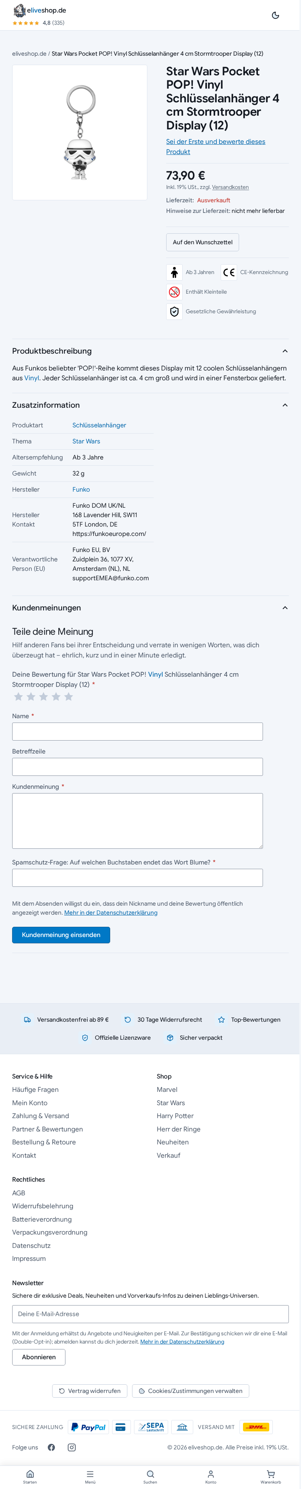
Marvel (167, 1090)
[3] (43, 696)
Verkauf (168, 1155)
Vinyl (31, 378)
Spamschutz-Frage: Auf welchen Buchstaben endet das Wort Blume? (114, 862)
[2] (30, 696)
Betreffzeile (28, 751)
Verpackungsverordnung (49, 1232)
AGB (18, 1193)
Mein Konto (29, 1103)
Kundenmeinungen (46, 608)
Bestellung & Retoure (44, 1142)
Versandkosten (230, 187)
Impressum (29, 1259)
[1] (18, 696)
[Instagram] (71, 1447)
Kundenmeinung (38, 787)
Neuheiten (173, 1142)
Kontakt (24, 1155)
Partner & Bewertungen (47, 1129)
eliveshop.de (29, 53)
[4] (56, 696)
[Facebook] (51, 1447)
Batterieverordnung (42, 1219)
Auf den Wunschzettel (202, 242)
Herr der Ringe (179, 1129)
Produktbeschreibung (52, 351)
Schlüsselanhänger (99, 425)
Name (23, 716)
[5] (68, 696)
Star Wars (86, 441)
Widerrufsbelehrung (42, 1206)
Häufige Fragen (35, 1090)
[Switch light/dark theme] (275, 15)
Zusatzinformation (46, 405)
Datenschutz (31, 1246)
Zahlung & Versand (40, 1116)
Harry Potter (175, 1116)
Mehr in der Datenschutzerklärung (111, 912)
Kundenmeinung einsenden (61, 935)
